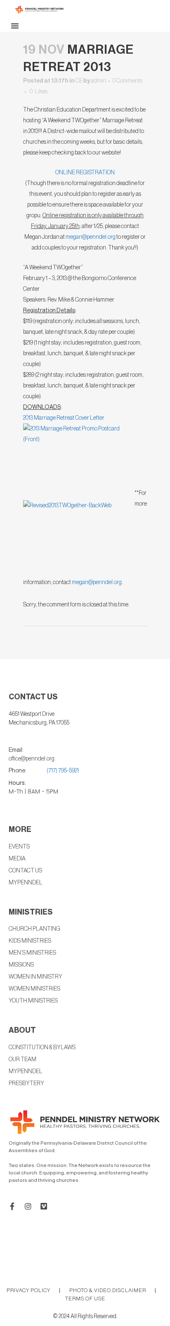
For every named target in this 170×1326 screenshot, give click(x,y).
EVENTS (19, 847)
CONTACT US (25, 871)
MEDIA (17, 859)
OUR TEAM (22, 1059)
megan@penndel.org (91, 237)
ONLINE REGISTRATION (85, 173)
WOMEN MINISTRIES (34, 989)
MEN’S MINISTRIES (32, 953)
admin (98, 81)
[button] (15, 25)
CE (79, 81)
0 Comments (127, 81)
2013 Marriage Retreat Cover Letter (63, 418)
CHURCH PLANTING (34, 929)
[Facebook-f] (12, 1206)
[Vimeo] (43, 1206)
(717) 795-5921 (63, 771)
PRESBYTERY (26, 1083)
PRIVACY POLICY (28, 1290)
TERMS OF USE (85, 1298)
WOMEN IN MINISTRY (35, 977)
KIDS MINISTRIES (30, 941)
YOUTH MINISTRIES (33, 1001)
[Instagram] (28, 1206)
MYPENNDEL (25, 1071)
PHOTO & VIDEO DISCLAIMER (107, 1290)
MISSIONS (21, 965)
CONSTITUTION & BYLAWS (42, 1047)
